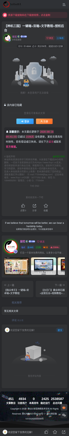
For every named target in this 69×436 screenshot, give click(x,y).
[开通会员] (64, 407)
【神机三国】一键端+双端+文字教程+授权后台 (34, 28)
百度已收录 (60, 156)
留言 (51, 141)
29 (39, 247)
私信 (61, 38)
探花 (14, 36)
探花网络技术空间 (41, 408)
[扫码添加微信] (64, 415)
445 (31, 247)
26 (47, 247)
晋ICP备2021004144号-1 (33, 413)
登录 (26, 121)
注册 (45, 121)
